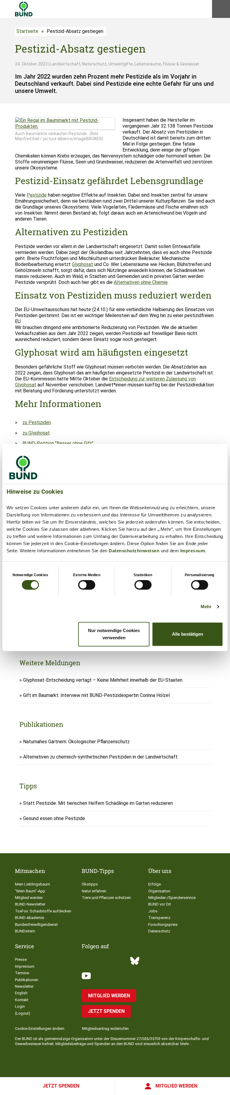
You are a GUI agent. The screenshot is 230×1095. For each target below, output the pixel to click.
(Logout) (22, 1013)
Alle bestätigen (187, 634)
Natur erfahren (94, 891)
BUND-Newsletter (30, 904)
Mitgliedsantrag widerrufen (105, 1028)
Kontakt (21, 1000)
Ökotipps (90, 884)
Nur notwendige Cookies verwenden (114, 634)
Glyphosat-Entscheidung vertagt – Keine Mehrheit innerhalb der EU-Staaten (102, 680)
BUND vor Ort (159, 904)
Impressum (192, 550)
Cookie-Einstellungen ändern (39, 1028)
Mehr (206, 606)
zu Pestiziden (36, 422)
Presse (21, 959)
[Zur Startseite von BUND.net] (24, 8)
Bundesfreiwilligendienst (36, 924)
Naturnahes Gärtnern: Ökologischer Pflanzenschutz (76, 741)
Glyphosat (82, 264)
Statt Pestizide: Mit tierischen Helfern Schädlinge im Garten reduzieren (98, 803)
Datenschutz (159, 931)
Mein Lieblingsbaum (32, 884)
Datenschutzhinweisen (134, 550)
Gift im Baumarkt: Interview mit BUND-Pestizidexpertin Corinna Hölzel (96, 695)
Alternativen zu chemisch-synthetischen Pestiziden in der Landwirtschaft (100, 757)
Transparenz (159, 917)
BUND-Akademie (29, 917)
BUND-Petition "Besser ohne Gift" (58, 443)
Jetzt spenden (61, 1086)
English (21, 993)
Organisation (159, 891)
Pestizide (37, 195)
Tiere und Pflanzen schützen (106, 897)
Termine (22, 973)
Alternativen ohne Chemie (141, 282)
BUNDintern (25, 931)
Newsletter (24, 986)
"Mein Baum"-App (30, 891)
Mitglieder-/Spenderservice (172, 897)
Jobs (153, 911)
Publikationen (26, 980)
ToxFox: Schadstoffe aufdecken (43, 911)
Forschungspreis (163, 924)
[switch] (86, 585)
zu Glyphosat (36, 433)
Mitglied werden (176, 1086)
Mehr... (185, 1044)
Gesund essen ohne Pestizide (54, 818)
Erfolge (154, 884)
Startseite (27, 31)
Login (20, 1006)
